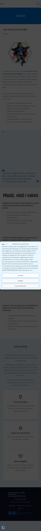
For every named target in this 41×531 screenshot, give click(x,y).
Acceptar (20, 275)
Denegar (20, 281)
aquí (30, 270)
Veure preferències (20, 286)
